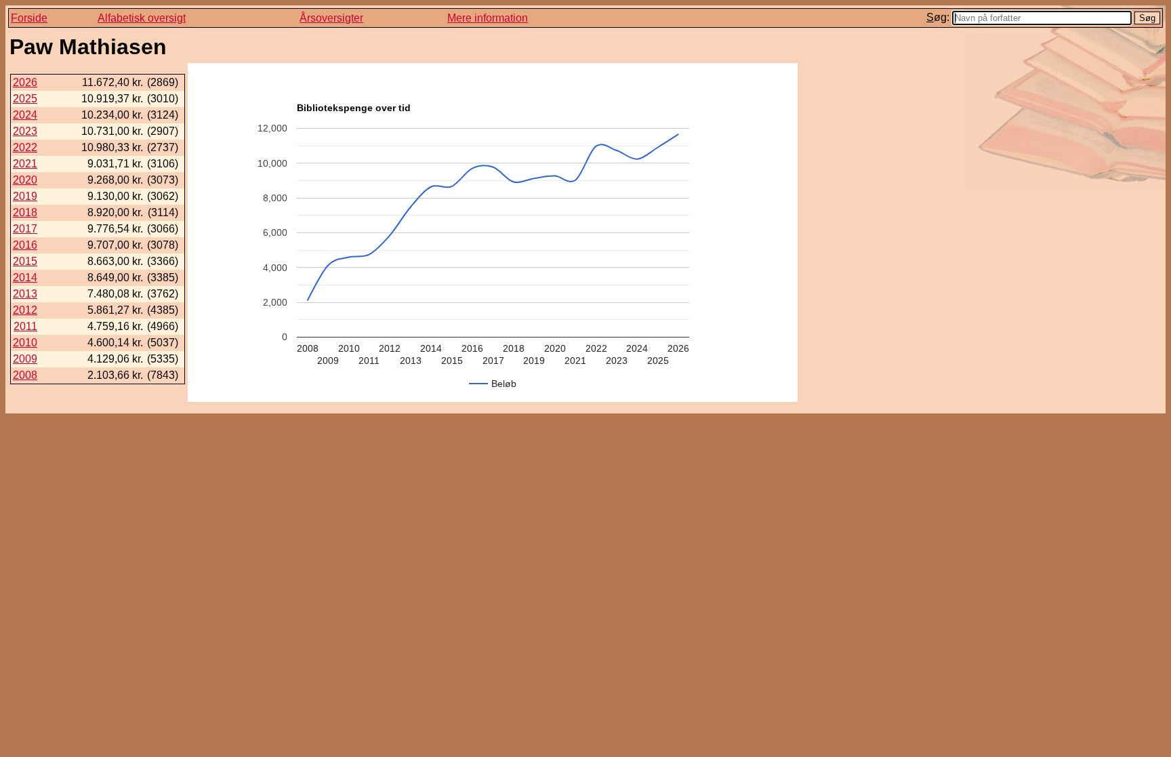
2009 (25, 359)
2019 (25, 196)
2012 (25, 310)
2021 (25, 163)
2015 (25, 261)
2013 (25, 294)
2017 (25, 228)
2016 (25, 245)
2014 (25, 277)
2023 (25, 131)
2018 (25, 212)
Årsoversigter (331, 18)
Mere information (487, 18)
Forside (29, 18)
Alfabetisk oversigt (142, 18)
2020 (25, 180)
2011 (25, 326)
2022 (25, 147)
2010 (25, 342)
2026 (25, 82)
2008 (25, 375)
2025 (25, 98)
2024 (25, 115)
